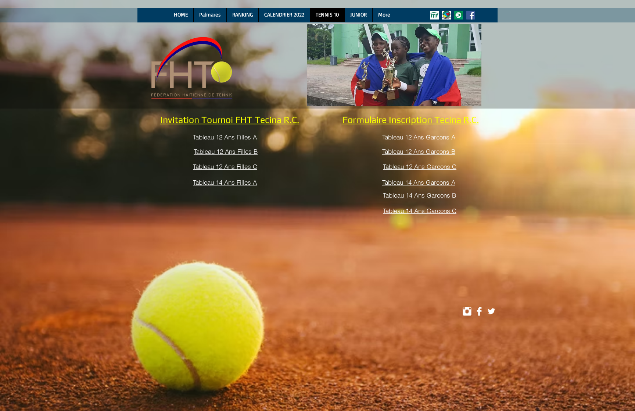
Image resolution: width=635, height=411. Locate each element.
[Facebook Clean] (479, 311)
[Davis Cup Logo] (458, 15)
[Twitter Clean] (491, 311)
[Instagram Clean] (467, 311)
